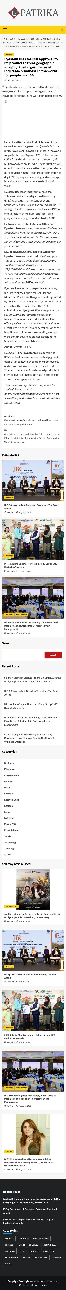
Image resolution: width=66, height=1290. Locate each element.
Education (9, 769)
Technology (10, 842)
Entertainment (12, 775)
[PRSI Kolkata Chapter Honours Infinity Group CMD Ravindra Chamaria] (33, 539)
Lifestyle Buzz (11, 799)
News (7, 811)
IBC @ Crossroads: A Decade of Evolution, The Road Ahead (31, 693)
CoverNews (25, 1284)
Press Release (21, 614)
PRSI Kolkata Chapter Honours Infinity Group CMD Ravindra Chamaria (30, 706)
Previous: (31, 420)
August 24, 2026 (25, 512)
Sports (7, 836)
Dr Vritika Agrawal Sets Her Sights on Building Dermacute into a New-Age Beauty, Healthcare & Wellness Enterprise (29, 738)
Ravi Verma (11, 512)
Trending (9, 848)
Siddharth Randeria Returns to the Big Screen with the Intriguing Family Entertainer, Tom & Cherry (32, 679)
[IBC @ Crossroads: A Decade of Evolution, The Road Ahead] (33, 480)
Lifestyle (8, 793)
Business (9, 54)
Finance (8, 781)
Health (7, 787)
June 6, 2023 (15, 80)
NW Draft (9, 818)
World (7, 854)
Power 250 (10, 824)
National (8, 805)
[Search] (62, 29)
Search (6, 643)
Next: (32, 436)
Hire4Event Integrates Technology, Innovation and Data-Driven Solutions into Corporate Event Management (31, 626)
